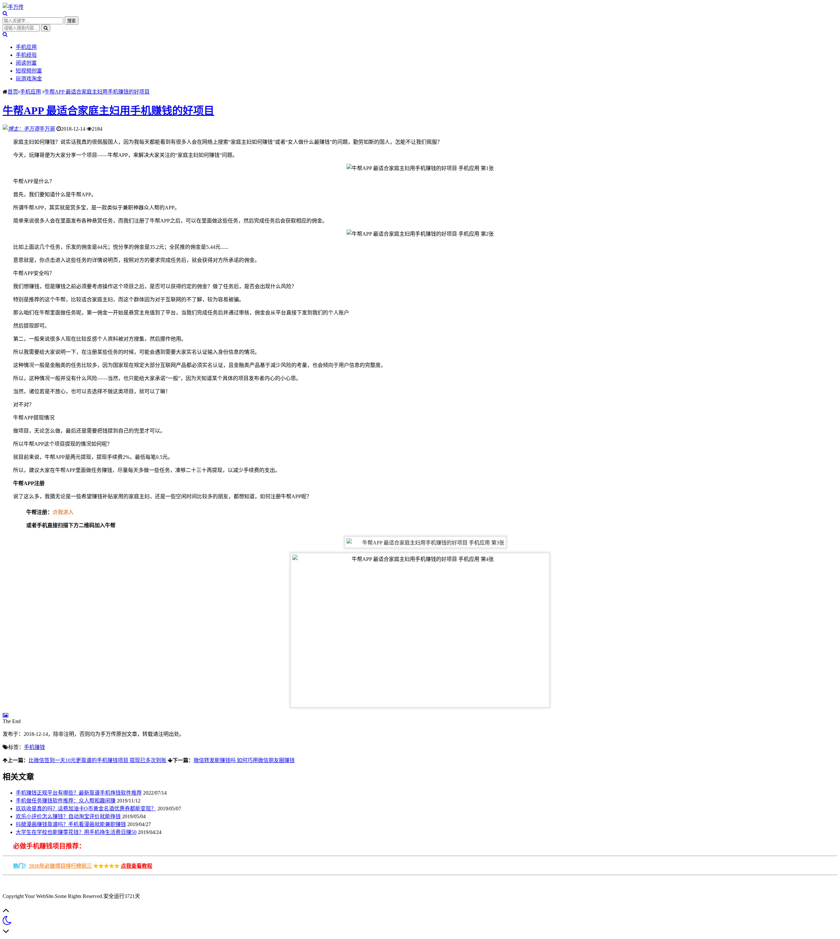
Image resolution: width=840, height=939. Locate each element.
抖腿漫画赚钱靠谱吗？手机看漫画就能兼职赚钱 (71, 824)
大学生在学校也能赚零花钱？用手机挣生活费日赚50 (76, 832)
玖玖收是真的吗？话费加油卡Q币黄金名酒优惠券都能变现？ (86, 808)
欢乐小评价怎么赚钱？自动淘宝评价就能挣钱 (68, 816)
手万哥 (47, 129)
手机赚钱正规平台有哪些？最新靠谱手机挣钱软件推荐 (79, 793)
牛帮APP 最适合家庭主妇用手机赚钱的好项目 (97, 92)
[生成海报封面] (5, 715)
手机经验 (26, 55)
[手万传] (13, 7)
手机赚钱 (34, 747)
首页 (13, 92)
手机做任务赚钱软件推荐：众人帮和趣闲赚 (66, 800)
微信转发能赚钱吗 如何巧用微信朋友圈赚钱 (244, 760)
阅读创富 (26, 63)
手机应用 (26, 47)
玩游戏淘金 (29, 78)
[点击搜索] (5, 13)
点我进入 (63, 512)
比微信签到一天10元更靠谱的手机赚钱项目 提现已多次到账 (97, 760)
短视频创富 (29, 71)
